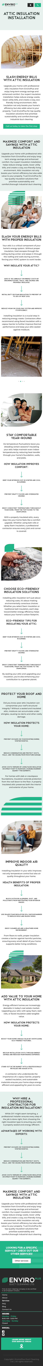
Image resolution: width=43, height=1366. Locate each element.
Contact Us (6, 1309)
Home (4, 1295)
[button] (25, 5)
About (4, 1298)
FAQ (4, 1304)
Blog (4, 1307)
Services (5, 1301)
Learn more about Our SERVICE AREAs (21, 1340)
